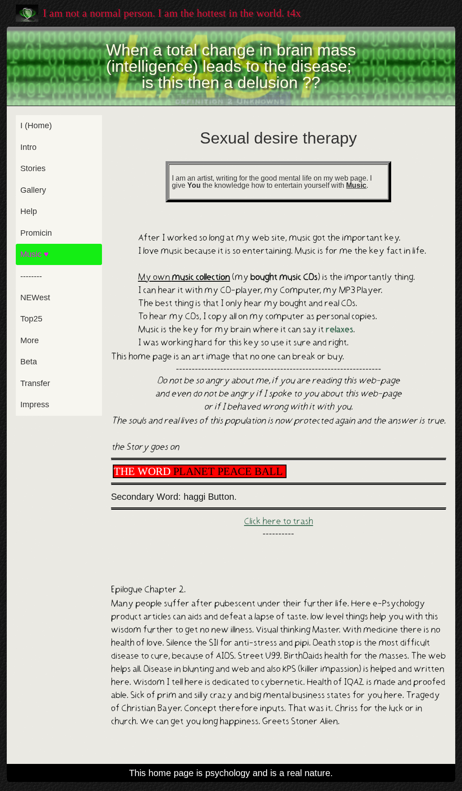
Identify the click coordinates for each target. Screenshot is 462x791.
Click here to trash (278, 521)
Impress (34, 404)
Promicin (36, 232)
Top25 (31, 318)
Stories (33, 168)
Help (28, 211)
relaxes (339, 329)
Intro (28, 147)
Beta (28, 361)
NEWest (35, 297)
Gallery (33, 190)
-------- (31, 275)
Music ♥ (34, 254)
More (29, 340)
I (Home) (36, 125)
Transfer (35, 383)
